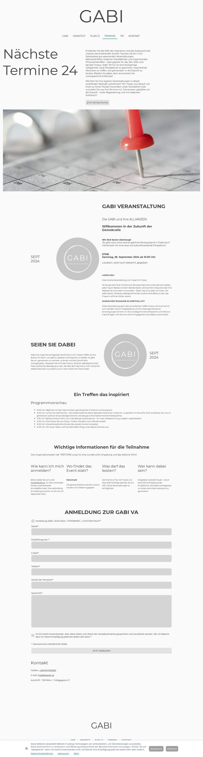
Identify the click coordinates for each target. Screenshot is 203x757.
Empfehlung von (40, 539)
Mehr (76, 753)
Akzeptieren (156, 748)
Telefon (35, 566)
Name (34, 526)
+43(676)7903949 (47, 670)
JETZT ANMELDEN (101, 650)
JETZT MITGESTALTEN (97, 102)
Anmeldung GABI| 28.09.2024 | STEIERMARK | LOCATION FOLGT (68, 520)
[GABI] (101, 29)
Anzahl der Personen (42, 579)
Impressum (63, 753)
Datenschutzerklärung (42, 753)
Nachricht (36, 593)
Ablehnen (172, 748)
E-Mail (35, 553)
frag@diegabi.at (46, 675)
